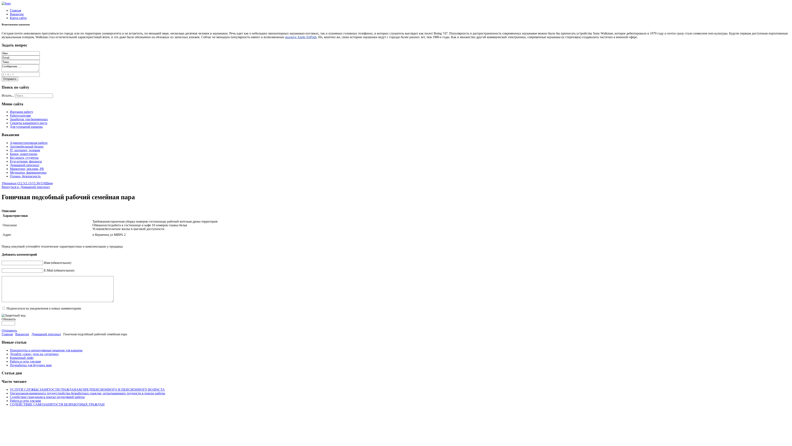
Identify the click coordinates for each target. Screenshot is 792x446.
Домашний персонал (24, 165)
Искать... (8, 95)
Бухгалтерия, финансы (26, 161)
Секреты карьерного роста (28, 123)
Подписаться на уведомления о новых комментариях (44, 308)
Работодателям (20, 115)
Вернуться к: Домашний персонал (26, 187)
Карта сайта (18, 18)
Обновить (9, 319)
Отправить (9, 330)
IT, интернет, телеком (25, 150)
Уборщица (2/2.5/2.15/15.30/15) (23, 183)
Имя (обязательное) (57, 263)
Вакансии (17, 14)
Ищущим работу (21, 112)
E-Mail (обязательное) (59, 270)
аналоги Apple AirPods (301, 37)
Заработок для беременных (29, 119)
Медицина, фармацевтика (28, 172)
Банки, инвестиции (23, 154)
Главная (15, 10)
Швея (49, 183)
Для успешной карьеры (26, 126)
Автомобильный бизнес (27, 146)
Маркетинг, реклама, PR (27, 169)
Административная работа (28, 143)
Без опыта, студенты (24, 157)
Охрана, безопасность (25, 176)
